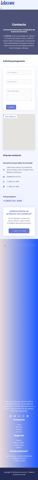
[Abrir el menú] (1, 8)
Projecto (19, 440)
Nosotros (19, 427)
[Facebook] (10, 416)
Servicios (19, 429)
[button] (19, 230)
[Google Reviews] (19, 416)
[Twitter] (15, 416)
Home (19, 425)
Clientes (19, 447)
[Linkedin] (27, 416)
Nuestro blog (19, 445)
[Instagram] (23, 416)
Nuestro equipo (19, 443)
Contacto (19, 432)
